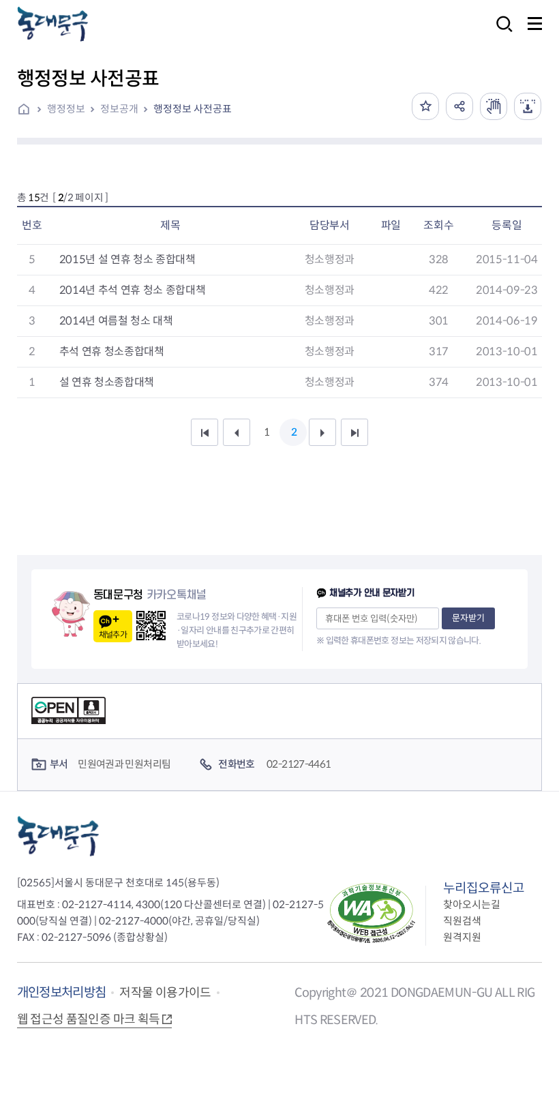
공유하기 (459, 106)
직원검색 (462, 920)
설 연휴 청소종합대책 (106, 382)
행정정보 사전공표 (192, 108)
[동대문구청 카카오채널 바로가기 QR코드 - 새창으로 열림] (151, 625)
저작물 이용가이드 (165, 992)
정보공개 (119, 108)
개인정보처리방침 (61, 992)
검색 (500, 33)
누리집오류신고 (483, 888)
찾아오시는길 (471, 904)
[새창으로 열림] (493, 106)
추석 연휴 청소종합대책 (111, 351)
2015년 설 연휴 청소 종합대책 (127, 259)
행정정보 (66, 108)
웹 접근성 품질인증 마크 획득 (88, 1019)
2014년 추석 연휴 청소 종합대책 (132, 290)
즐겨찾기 (425, 106)
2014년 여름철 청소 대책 (116, 321)
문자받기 (468, 618)
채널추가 (113, 634)
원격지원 (462, 937)
